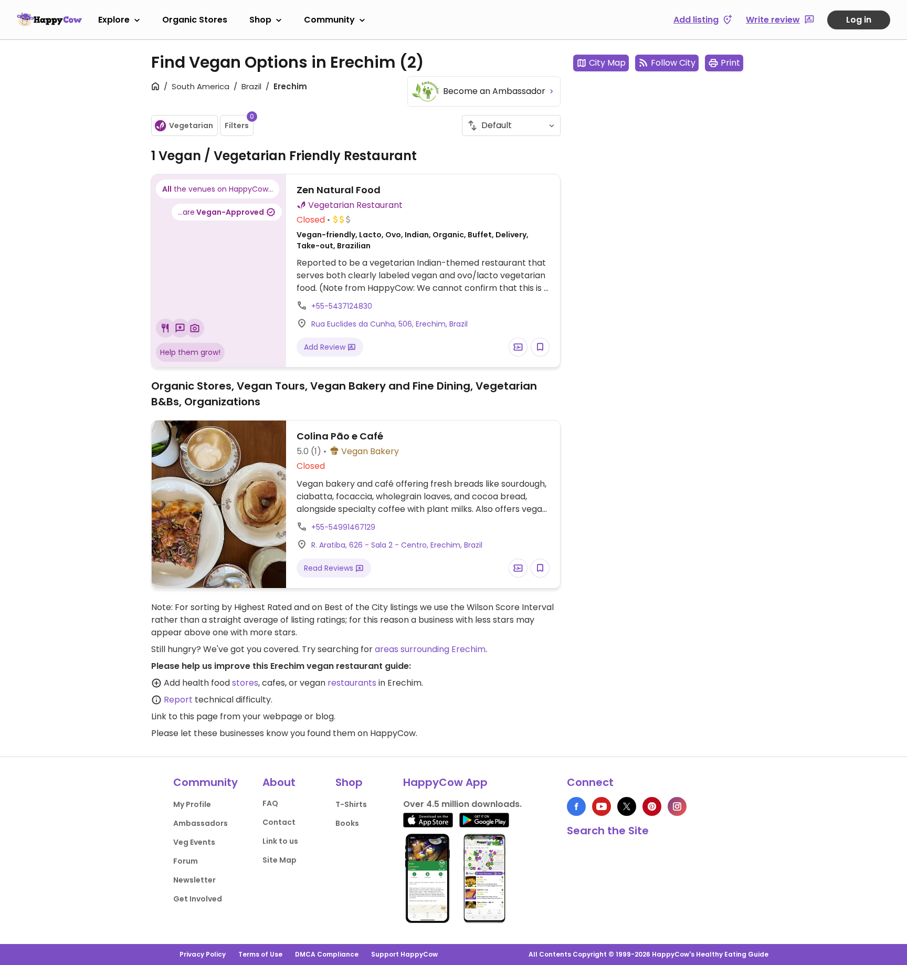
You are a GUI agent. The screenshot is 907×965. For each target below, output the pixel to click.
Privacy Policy (203, 954)
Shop (260, 20)
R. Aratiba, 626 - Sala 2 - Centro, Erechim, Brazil (396, 545)
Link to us (280, 841)
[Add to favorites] (540, 347)
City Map (607, 63)
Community (329, 20)
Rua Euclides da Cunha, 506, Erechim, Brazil (389, 324)
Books (347, 823)
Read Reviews (329, 568)
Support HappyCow (404, 954)
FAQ (270, 803)
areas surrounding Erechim (430, 649)
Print (730, 63)
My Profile (192, 804)
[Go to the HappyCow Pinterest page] (651, 806)
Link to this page (184, 716)
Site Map (279, 860)
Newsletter (194, 880)
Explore (114, 20)
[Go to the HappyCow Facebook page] (576, 806)
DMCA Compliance (326, 954)
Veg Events (194, 842)
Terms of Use (260, 954)
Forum (185, 861)
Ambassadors (200, 823)
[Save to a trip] (518, 347)
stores (245, 683)
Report (178, 700)
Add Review (325, 347)
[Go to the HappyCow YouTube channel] (601, 806)
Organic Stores (194, 20)
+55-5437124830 (341, 306)
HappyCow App (445, 782)
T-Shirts (351, 804)
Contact (279, 822)
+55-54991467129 (343, 527)
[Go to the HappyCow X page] (626, 806)
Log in (858, 20)
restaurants (352, 683)
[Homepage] (49, 19)
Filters (239, 123)
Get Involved (197, 899)
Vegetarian (191, 125)
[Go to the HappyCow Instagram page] (677, 806)
